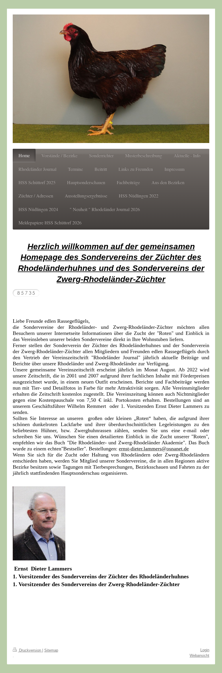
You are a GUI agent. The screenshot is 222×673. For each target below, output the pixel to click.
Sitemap (51, 650)
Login (204, 650)
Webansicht (199, 655)
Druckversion (30, 650)
